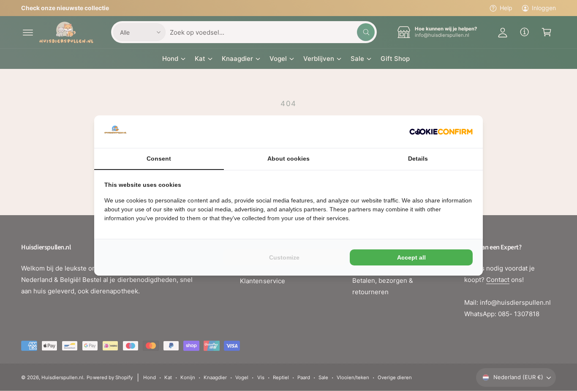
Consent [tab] (159, 158)
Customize (284, 257)
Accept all (411, 257)
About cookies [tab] (288, 158)
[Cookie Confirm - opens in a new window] (441, 132)
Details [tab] (418, 158)
